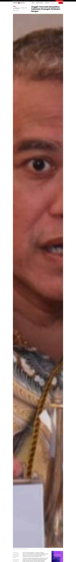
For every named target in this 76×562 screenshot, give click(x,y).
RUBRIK (33, 2)
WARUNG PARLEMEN (39, 2)
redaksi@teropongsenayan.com (18, 0)
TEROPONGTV (47, 2)
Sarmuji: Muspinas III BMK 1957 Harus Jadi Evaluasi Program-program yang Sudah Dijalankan (16, 555)
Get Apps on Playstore (59, 0)
